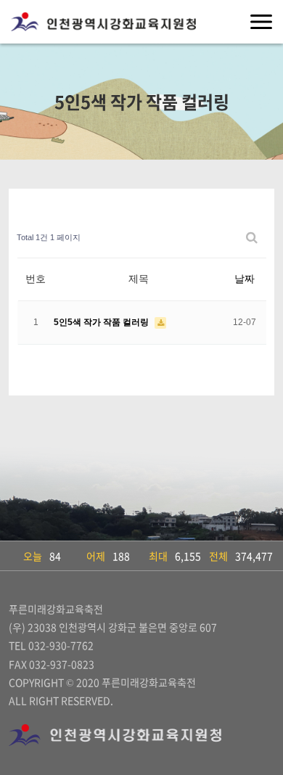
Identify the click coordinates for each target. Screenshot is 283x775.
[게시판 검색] (252, 237)
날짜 (244, 278)
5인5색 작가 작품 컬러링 (102, 322)
